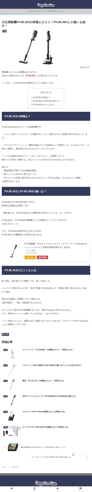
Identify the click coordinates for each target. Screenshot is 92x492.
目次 (43, 92)
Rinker (33, 250)
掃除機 (6, 334)
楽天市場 (42, 257)
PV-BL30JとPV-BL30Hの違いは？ (47, 101)
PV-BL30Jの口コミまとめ (43, 105)
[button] (85, 362)
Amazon (30, 257)
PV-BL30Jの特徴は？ (41, 97)
